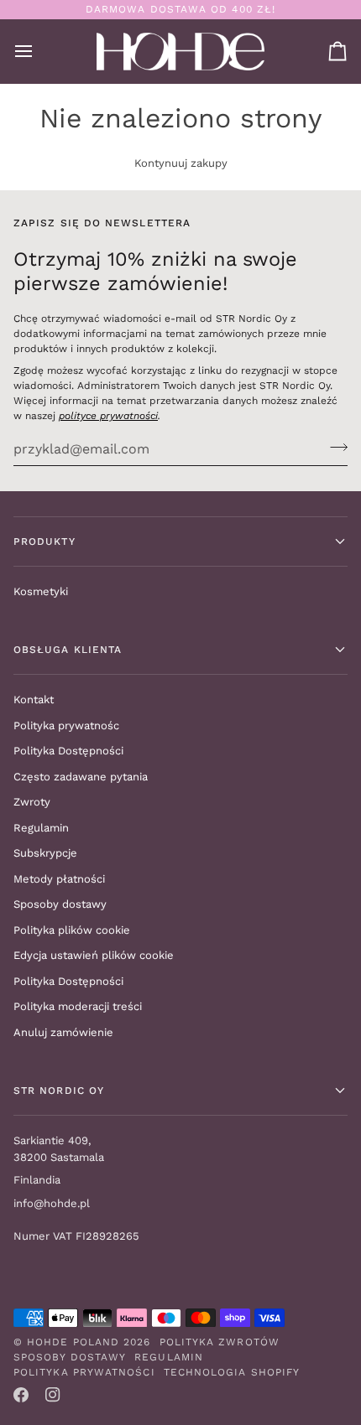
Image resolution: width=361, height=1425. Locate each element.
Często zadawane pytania (80, 776)
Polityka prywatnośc (66, 725)
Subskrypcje (45, 853)
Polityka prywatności (84, 1372)
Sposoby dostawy (60, 904)
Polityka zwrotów (220, 1342)
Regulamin (41, 827)
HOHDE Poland (73, 1342)
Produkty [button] (44, 541)
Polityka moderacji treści (77, 1006)
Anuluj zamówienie (63, 1032)
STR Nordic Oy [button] (58, 1090)
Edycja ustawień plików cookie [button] (93, 955)
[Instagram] (52, 1394)
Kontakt (33, 699)
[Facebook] (21, 1394)
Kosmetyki (40, 591)
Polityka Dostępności (68, 750)
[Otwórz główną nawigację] (38, 51)
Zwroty (31, 801)
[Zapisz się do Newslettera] (334, 446)
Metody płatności (59, 879)
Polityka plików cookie (71, 930)
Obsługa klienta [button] (67, 650)
